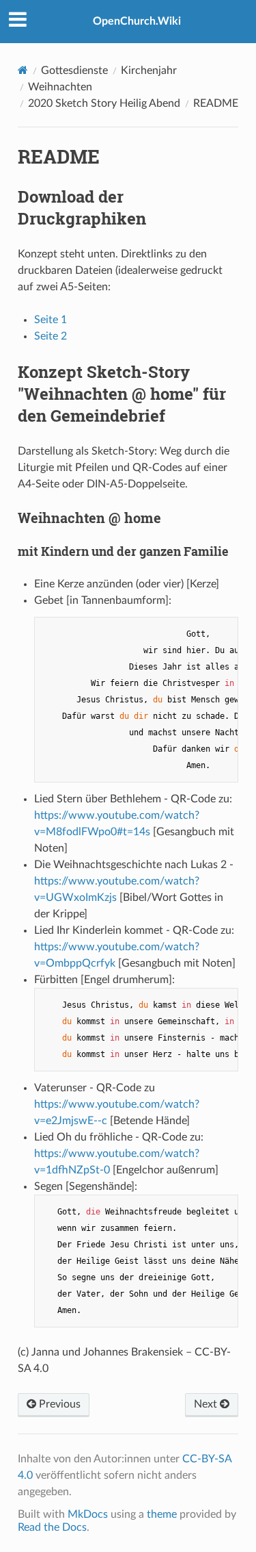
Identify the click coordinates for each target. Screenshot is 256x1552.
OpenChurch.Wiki (137, 21)
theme (162, 1514)
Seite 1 (50, 319)
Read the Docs (52, 1527)
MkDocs (88, 1514)
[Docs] (23, 70)
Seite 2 (50, 336)
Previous (58, 1404)
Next (207, 1404)
